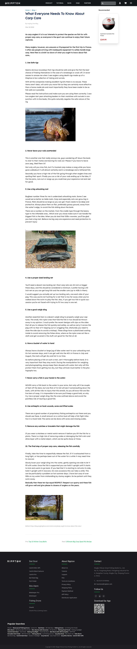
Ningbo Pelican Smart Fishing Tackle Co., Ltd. (68, 647)
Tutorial (59, 3)
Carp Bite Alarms (66, 636)
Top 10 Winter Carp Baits (38, 542)
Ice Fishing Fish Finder (71, 628)
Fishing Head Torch (64, 630)
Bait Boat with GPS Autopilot (59, 632)
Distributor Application (69, 598)
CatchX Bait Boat (13, 632)
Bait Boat (33, 561)
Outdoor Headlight (34, 636)
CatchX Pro (32, 574)
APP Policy (65, 594)
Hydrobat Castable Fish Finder (107, 34)
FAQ (63, 578)
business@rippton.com (104, 584)
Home (27, 10)
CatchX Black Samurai (36, 571)
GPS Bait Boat (49, 628)
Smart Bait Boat (44, 632)
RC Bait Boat (53, 630)
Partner (87, 3)
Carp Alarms (45, 636)
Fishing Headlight (76, 630)
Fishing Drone (35, 601)
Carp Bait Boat (59, 634)
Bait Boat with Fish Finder (23, 630)
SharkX (31, 607)
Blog (33, 10)
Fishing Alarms (36, 634)
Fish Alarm (78, 634)
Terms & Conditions (68, 581)
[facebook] (95, 596)
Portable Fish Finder (14, 634)
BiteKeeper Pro (34, 592)
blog (69, 3)
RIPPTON (72, 632)
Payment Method (67, 591)
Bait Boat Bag (33, 578)
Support (64, 574)
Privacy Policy (66, 584)
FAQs (78, 3)
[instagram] (103, 596)
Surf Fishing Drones (48, 634)
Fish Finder (33, 581)
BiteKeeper (33, 596)
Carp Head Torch (55, 636)
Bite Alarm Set (69, 634)
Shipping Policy (67, 588)
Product (49, 3)
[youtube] (99, 596)
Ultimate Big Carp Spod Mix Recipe (79, 542)
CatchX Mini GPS (34, 568)
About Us (65, 568)
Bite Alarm (34, 586)
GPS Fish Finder (26, 634)
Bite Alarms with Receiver (40, 630)
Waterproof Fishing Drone (21, 628)
